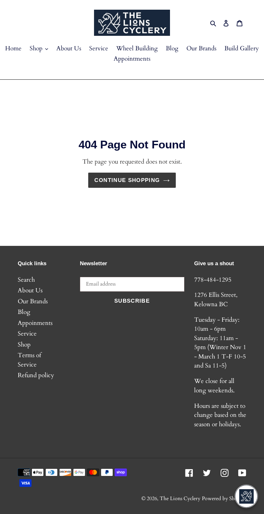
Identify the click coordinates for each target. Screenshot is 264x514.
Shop (24, 344)
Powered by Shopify (224, 498)
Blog (24, 312)
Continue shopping (127, 180)
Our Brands (33, 301)
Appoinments (35, 323)
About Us (30, 290)
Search (26, 280)
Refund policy (36, 375)
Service (27, 333)
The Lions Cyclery (180, 498)
